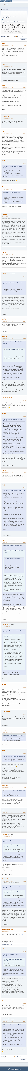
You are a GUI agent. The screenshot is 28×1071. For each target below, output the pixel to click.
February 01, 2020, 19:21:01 (7, 931)
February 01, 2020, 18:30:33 (7, 338)
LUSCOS (4, 5)
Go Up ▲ (19, 1068)
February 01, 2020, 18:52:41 (7, 732)
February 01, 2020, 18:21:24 (7, 216)
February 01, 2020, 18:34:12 (7, 400)
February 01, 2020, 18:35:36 (7, 472)
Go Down (3, 36)
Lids (19, 16)
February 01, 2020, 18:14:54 (7, 66)
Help (8, 1068)
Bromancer (5, 116)
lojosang (11, 16)
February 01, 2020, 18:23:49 (7, 276)
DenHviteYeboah (7, 398)
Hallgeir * (16, 16)
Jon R (8, 16)
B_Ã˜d (4, 319)
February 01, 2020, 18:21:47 (7, 254)
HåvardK (4, 470)
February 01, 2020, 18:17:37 (7, 133)
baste (3, 85)
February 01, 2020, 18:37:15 (7, 626)
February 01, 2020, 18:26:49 (7, 321)
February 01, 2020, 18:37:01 (7, 542)
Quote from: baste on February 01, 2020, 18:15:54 (14, 490)
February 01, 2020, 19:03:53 (7, 787)
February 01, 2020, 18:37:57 (7, 686)
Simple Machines (17, 1069)
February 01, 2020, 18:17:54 (7, 163)
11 (19, 36)
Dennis (21, 16)
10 (17, 36)
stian (3, 810)
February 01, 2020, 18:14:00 (7, 45)
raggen (4, 413)
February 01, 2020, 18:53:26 (7, 752)
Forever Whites (6, 712)
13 (22, 36)
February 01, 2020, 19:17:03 (7, 881)
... (12, 36)
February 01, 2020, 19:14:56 (7, 836)
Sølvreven (5, 64)
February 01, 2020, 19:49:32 (7, 1002)
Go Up (2, 1056)
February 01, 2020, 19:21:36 (7, 951)
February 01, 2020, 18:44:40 (7, 714)
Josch (3, 949)
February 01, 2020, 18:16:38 (7, 118)
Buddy (4, 730)
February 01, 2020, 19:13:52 (7, 812)
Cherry (4, 43)
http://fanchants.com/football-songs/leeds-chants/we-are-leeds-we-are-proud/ (13, 943)
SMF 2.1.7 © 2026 (10, 1069)
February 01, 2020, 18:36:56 (7, 487)
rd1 (3, 1000)
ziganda (4, 131)
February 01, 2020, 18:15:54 (7, 87)
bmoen (4, 252)
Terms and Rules (13, 1068)
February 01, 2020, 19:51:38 (7, 1021)
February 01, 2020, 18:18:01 (7, 189)
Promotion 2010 (5, 17)
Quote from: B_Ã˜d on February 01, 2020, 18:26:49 (14, 735)
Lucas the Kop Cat (7, 929)
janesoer (4, 214)
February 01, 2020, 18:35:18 (7, 415)
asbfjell (4, 684)
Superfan (5, 785)
